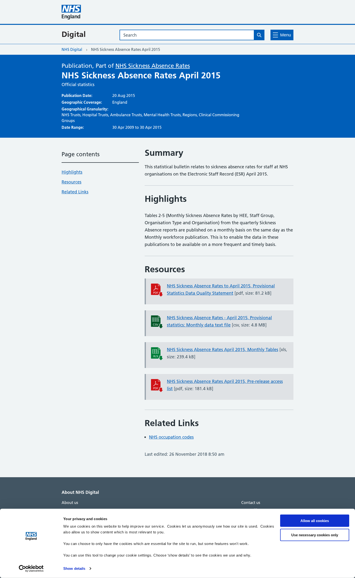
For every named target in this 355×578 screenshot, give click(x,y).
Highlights (72, 172)
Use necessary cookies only (314, 535)
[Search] (259, 35)
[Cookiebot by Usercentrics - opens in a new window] (31, 568)
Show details (74, 568)
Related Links (75, 192)
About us (70, 502)
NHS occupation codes (171, 437)
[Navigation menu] (281, 35)
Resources (71, 182)
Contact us (250, 502)
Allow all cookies (314, 521)
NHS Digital (72, 49)
